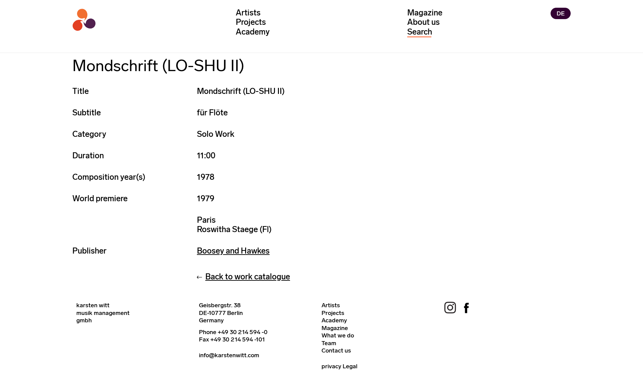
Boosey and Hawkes (233, 251)
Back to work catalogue (247, 276)
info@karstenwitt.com (229, 355)
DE (561, 13)
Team (329, 343)
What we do (338, 335)
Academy (253, 32)
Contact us (336, 350)
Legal (350, 366)
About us (423, 22)
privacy (331, 366)
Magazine (424, 12)
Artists (248, 12)
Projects (251, 22)
